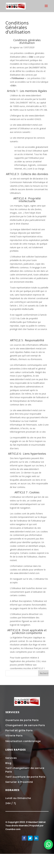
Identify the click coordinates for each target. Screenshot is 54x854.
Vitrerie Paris (14, 735)
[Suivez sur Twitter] (30, 838)
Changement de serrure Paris (25, 725)
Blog (8, 763)
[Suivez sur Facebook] (24, 838)
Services (11, 758)
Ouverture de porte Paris (22, 720)
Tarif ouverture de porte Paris (25, 777)
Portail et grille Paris (19, 730)
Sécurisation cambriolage (23, 741)
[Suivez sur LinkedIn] (36, 838)
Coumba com (12, 829)
